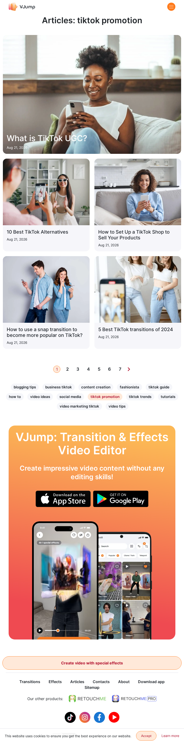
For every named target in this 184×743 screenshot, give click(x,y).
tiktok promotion (105, 396)
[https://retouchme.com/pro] (134, 698)
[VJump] (22, 6)
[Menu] (171, 7)
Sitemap (92, 687)
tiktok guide (159, 387)
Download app (151, 681)
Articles (77, 681)
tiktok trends (140, 396)
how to (15, 396)
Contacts (101, 681)
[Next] (128, 369)
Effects (55, 681)
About (124, 681)
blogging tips (25, 387)
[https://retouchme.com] (87, 698)
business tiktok (58, 387)
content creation (95, 387)
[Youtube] (114, 716)
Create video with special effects (92, 663)
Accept (146, 736)
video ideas (40, 396)
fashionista (129, 387)
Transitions (29, 681)
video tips (117, 406)
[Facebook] (100, 716)
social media (70, 396)
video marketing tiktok (79, 406)
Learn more (170, 736)
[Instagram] (85, 716)
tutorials (168, 396)
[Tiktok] (71, 716)
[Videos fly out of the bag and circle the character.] (65, 580)
